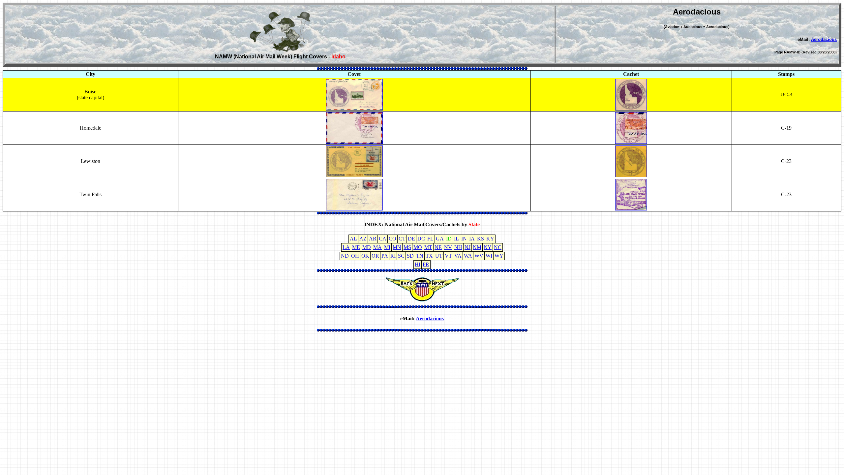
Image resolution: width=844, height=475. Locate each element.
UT (438, 256)
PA (384, 256)
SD (410, 256)
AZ (363, 238)
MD (366, 247)
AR (373, 238)
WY (499, 256)
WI (489, 256)
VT (448, 256)
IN (464, 238)
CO (392, 238)
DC (421, 238)
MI (387, 247)
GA (440, 238)
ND (345, 256)
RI (393, 256)
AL (353, 238)
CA (382, 238)
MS (407, 247)
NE (438, 247)
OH (355, 256)
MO (417, 247)
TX (429, 256)
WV (478, 256)
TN (419, 256)
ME (356, 247)
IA (472, 238)
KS (480, 238)
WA (468, 256)
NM (477, 247)
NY (488, 247)
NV (448, 247)
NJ (467, 247)
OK (365, 256)
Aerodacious (824, 39)
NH (458, 247)
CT (402, 238)
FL (430, 238)
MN (397, 247)
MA (377, 247)
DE (411, 238)
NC (497, 247)
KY (490, 238)
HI (417, 264)
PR (426, 264)
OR (375, 256)
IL (456, 238)
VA (458, 256)
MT (428, 247)
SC (401, 256)
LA (346, 247)
